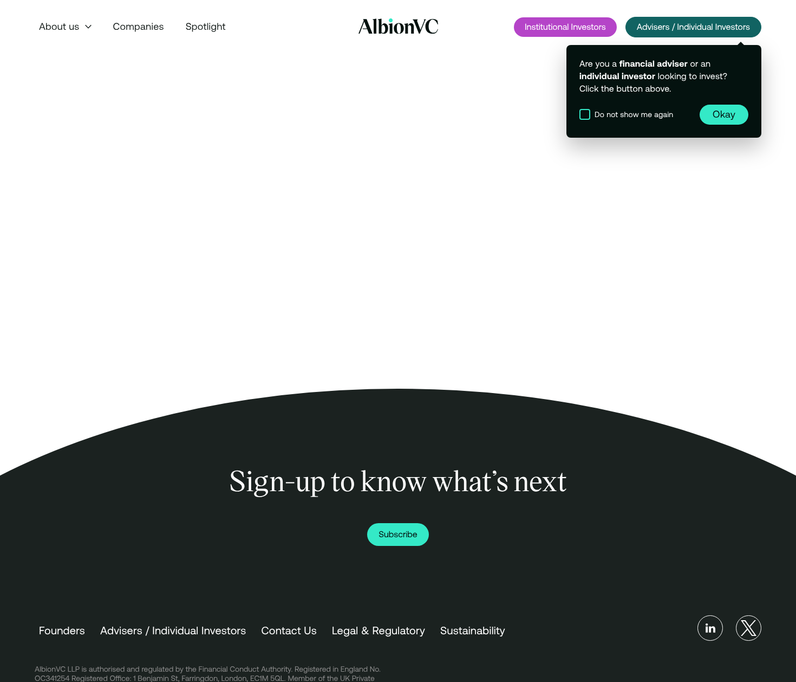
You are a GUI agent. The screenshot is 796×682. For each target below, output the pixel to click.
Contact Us (289, 631)
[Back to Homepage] (398, 26)
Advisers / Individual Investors (693, 27)
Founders (62, 631)
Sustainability (472, 631)
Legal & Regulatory (378, 631)
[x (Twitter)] (748, 628)
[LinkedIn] (710, 628)
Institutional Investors (565, 27)
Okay (724, 114)
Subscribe (398, 534)
